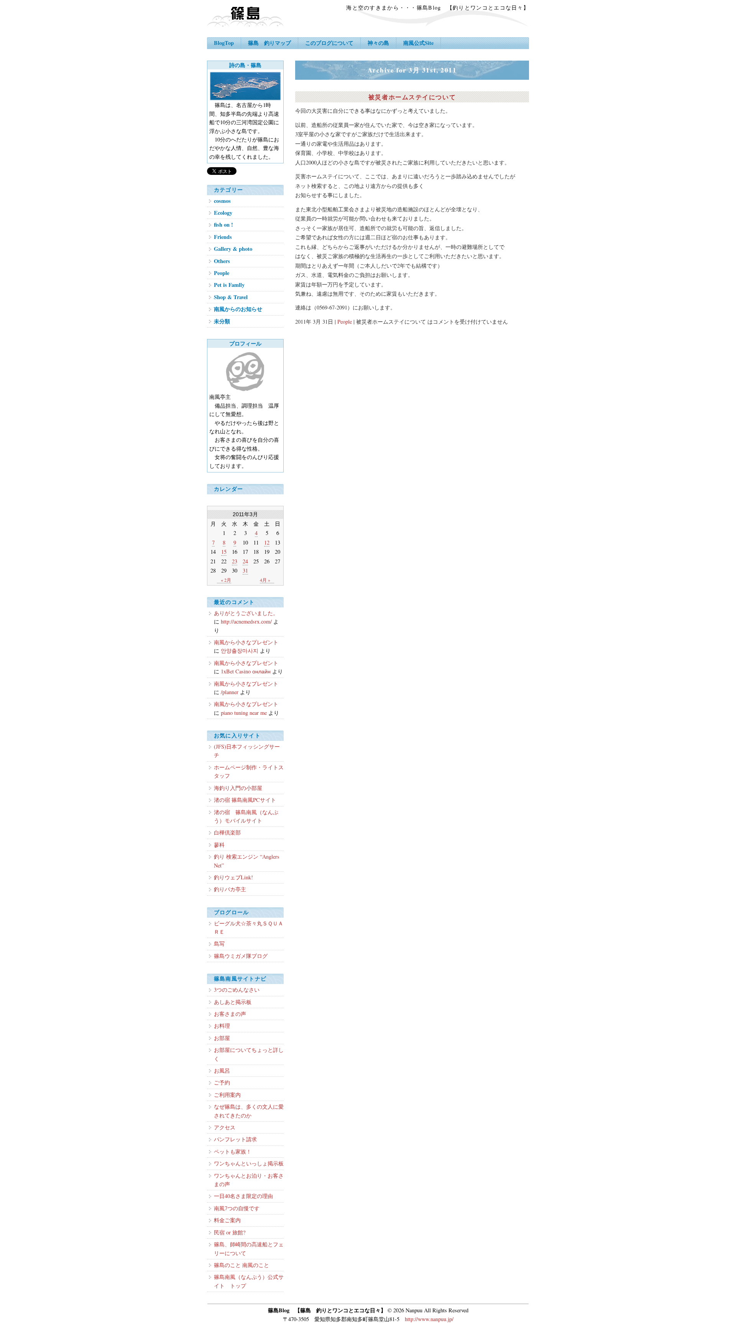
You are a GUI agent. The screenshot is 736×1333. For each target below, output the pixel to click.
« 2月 (226, 580)
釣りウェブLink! (233, 877)
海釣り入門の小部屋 (238, 788)
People (344, 321)
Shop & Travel (231, 297)
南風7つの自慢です (237, 1208)
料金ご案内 (227, 1220)
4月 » (265, 580)
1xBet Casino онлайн (246, 671)
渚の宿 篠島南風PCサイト (245, 799)
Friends (223, 237)
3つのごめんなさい (237, 989)
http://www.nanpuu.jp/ (429, 1319)
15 (224, 551)
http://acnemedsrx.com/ (246, 621)
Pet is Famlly (229, 285)
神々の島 (378, 43)
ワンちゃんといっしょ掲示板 (249, 1163)
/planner (229, 692)
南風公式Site (418, 43)
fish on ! (223, 225)
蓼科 (219, 844)
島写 (219, 943)
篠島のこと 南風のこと (241, 1265)
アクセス (224, 1127)
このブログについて (329, 43)
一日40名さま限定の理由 (243, 1196)
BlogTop (224, 43)
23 (234, 561)
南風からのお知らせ (238, 309)
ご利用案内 (227, 1094)
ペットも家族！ (232, 1151)
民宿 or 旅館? (229, 1232)
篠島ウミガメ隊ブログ (241, 955)
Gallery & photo (233, 249)
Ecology (223, 213)
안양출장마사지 (239, 650)
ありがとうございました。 (246, 613)
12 (266, 542)
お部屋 (222, 1038)
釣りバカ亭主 (230, 889)
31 (245, 570)
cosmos (222, 201)
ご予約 (222, 1082)
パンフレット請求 (235, 1139)
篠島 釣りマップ (269, 43)
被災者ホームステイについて (412, 97)
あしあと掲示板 (232, 1002)
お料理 (222, 1025)
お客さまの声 (230, 1013)
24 (245, 561)
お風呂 (222, 1070)
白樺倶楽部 (227, 832)
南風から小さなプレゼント (246, 642)
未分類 (222, 321)
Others (222, 261)
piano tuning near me (244, 712)
